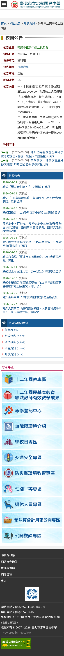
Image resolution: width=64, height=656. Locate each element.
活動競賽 (15, 342)
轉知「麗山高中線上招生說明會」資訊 (26, 187)
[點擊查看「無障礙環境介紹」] (32, 426)
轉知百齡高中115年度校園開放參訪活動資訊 (29, 297)
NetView (25, 632)
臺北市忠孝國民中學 (43, 627)
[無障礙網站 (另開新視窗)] (32, 643)
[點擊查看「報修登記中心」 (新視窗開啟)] (32, 410)
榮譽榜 (12, 330)
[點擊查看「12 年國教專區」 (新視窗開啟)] (32, 379)
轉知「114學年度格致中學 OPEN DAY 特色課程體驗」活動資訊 (32, 199)
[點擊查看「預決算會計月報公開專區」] (32, 520)
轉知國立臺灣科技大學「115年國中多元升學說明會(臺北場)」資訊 (32, 244)
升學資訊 (14, 354)
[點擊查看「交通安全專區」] (32, 457)
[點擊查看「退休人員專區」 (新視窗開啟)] (32, 504)
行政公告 (15, 336)
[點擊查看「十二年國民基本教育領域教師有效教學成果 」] (32, 395)
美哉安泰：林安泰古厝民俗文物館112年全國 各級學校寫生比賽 (32, 162)
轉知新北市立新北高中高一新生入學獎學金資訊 (31, 271)
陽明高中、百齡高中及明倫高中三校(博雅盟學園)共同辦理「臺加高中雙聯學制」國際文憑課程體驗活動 (32, 227)
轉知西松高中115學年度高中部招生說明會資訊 (31, 212)
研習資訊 (15, 348)
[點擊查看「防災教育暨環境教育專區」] (32, 473)
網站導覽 (6, 574)
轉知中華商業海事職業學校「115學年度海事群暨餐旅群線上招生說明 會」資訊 (32, 284)
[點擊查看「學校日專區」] (32, 442)
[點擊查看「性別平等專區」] (32, 488)
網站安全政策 (9, 562)
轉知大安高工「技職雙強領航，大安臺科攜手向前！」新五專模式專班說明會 (32, 310)
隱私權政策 (8, 555)
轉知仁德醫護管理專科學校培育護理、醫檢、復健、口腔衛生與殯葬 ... (32, 154)
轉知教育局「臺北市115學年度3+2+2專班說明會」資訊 (32, 258)
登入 (4, 581)
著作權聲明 (8, 568)
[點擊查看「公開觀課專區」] (32, 535)
